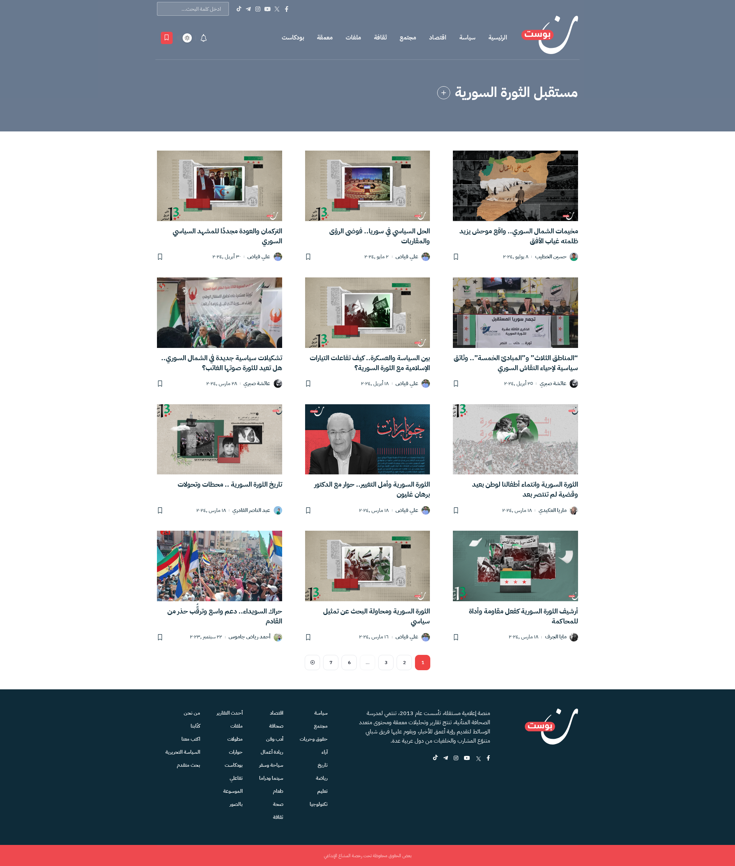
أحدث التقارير (230, 713)
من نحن (192, 713)
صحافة (276, 726)
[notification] (203, 38)
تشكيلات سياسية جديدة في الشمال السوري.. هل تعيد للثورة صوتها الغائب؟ (221, 363)
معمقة (325, 37)
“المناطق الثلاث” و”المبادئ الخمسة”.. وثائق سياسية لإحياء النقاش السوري (516, 363)
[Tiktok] (238, 9)
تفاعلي (236, 778)
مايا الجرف (556, 637)
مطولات (235, 739)
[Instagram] (258, 9)
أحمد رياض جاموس (249, 637)
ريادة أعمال (272, 752)
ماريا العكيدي (553, 510)
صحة (278, 804)
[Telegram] (248, 9)
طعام (278, 791)
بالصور (236, 804)
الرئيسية (497, 37)
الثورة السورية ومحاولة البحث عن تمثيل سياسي (376, 616)
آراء (325, 752)
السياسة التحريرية (182, 752)
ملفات (353, 37)
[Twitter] (277, 9)
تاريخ (323, 765)
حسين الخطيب (551, 257)
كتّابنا (195, 726)
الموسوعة (233, 791)
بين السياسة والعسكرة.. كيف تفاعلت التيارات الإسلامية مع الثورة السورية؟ (370, 363)
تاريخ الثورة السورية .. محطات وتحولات (230, 484)
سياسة (467, 37)
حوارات (236, 752)
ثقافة (380, 37)
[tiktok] (435, 758)
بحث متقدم (188, 765)
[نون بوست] (549, 38)
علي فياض (406, 257)
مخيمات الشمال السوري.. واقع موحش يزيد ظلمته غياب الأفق (518, 236)
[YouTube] (267, 9)
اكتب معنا (190, 739)
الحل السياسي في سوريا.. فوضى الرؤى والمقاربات (379, 236)
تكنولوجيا (319, 804)
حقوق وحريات (314, 739)
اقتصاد (437, 37)
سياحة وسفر (271, 765)
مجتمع (408, 37)
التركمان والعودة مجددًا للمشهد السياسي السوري (227, 236)
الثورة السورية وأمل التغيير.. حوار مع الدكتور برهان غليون (372, 489)
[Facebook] (286, 9)
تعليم (322, 791)
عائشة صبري (553, 384)
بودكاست (293, 37)
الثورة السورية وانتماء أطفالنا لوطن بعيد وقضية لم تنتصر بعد (525, 489)
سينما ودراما (271, 778)
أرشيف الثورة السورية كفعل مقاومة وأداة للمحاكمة (523, 616)
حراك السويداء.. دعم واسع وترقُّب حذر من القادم (224, 616)
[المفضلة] (166, 38)
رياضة (322, 778)
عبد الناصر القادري (251, 510)
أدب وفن (274, 739)
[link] (443, 92)
